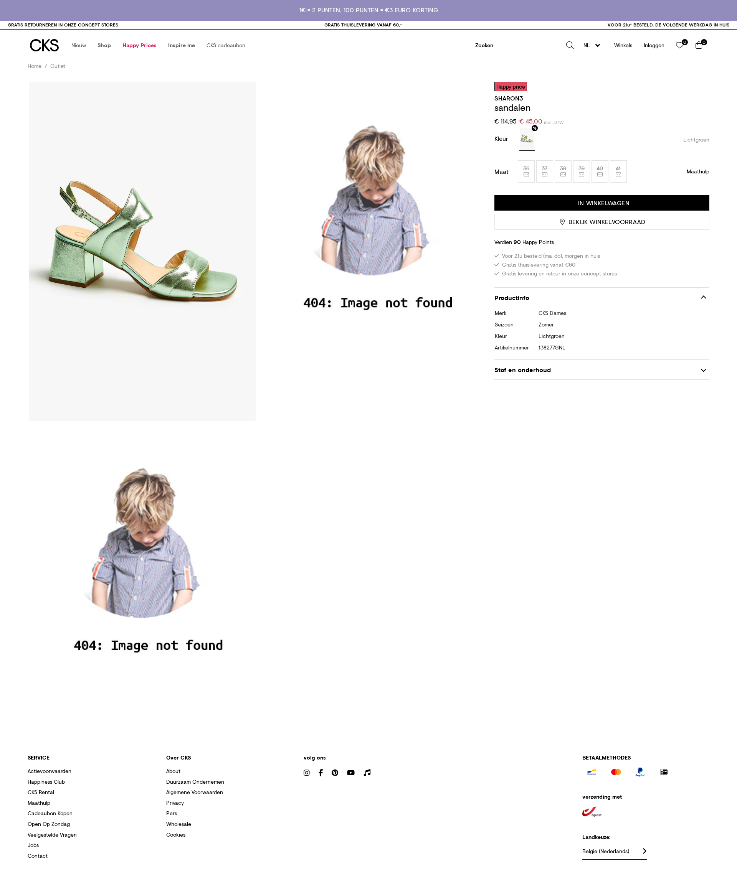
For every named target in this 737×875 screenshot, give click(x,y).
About (173, 771)
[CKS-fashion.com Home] (44, 45)
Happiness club (46, 782)
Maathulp (39, 803)
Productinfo (511, 297)
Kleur (502, 138)
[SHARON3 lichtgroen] (527, 139)
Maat (501, 171)
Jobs (33, 845)
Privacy (175, 803)
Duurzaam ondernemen (195, 782)
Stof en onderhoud (522, 369)
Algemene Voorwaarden (194, 792)
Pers (171, 813)
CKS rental (41, 792)
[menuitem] (79, 45)
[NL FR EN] (594, 45)
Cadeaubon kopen (50, 813)
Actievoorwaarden (49, 771)
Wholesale (178, 824)
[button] (79, 45)
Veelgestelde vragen (52, 835)
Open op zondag (49, 824)
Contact (38, 856)
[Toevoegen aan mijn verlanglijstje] (697, 86)
